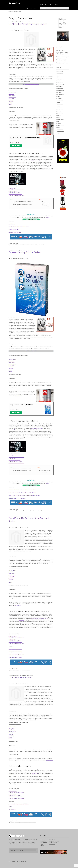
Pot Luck (59, 115)
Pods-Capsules (60, 113)
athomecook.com (24, 128)
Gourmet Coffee (60, 100)
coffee (39, 244)
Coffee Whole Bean (12, 97)
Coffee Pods (11, 100)
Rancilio (10, 103)
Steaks (58, 127)
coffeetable (28, 670)
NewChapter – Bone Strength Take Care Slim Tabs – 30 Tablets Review (22, 489)
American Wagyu (60, 71)
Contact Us (51, 4)
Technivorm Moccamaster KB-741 (15, 649)
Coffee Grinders (12, 95)
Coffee (14, 11)
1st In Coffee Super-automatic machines (16, 189)
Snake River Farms (60, 125)
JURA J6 (10, 806)
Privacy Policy (52, 839)
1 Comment (29, 516)
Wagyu (58, 133)
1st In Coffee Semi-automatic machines (16, 195)
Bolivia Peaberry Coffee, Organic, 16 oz (16, 654)
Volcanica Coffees (60, 131)
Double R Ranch (60, 86)
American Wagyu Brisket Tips (62, 62)
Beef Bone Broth (12, 809)
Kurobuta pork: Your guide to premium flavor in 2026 (62, 60)
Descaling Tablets (12, 92)
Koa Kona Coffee (44, 842)
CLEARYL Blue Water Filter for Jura (38, 160)
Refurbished (11, 101)
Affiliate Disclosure (53, 842)
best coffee (27, 244)
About (46, 4)
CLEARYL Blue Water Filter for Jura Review (27, 23)
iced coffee (42, 244)
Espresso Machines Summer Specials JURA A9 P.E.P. (18, 804)
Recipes (58, 117)
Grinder (58, 102)
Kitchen (58, 106)
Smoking (59, 123)
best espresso (31, 244)
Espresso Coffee (60, 88)
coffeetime (26, 822)
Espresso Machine (60, 90)
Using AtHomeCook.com (54, 841)
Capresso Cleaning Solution (36, 428)
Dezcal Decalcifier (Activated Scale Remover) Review (19, 226)
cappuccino (16, 670)
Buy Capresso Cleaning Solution (31, 350)
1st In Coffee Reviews (14, 244)
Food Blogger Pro (60, 94)
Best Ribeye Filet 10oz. (61, 50)
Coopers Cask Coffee (61, 84)
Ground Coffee (11, 98)
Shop (56, 4)
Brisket (58, 75)
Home (41, 4)
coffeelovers (23, 670)
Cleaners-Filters (15, 243)
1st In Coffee (20, 162)
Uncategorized (60, 129)
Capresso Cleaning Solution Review (24, 252)
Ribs (58, 121)
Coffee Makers (11, 94)
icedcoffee (34, 822)
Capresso (10, 104)
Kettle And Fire (60, 104)
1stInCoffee (47, 217)
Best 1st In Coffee (21, 244)
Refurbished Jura (60, 119)
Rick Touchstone (22, 21)
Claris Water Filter (34, 773)
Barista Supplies (60, 73)
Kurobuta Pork (60, 109)
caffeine (36, 244)
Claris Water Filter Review (14, 229)
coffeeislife (22, 822)
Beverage (26, 8)
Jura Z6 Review (11, 224)
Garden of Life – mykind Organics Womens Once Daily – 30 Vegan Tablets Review (24, 495)
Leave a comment (29, 21)
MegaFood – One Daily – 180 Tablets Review (17, 498)
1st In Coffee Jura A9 (13, 191)
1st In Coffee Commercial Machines (15, 194)
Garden (58, 96)
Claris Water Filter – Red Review (15, 232)
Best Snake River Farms (17, 850)
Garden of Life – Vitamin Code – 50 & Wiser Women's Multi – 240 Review (22, 492)
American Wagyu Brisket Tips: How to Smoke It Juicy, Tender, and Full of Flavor (62, 53)
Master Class (59, 111)
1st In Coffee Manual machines (14, 192)
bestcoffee (12, 822)
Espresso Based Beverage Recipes (15, 657)
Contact (42, 845)
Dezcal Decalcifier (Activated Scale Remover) (39, 618)
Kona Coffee (59, 107)
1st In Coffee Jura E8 (13, 188)
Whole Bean (59, 135)
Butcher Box (59, 76)
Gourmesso (59, 98)
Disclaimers (35, 8)
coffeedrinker (17, 822)
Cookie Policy (52, 844)
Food (30, 8)
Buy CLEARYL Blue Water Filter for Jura (31, 84)
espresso (36, 510)
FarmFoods (59, 92)
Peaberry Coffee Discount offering (15, 651)
